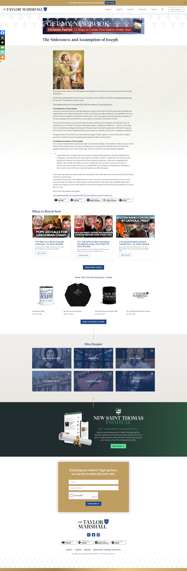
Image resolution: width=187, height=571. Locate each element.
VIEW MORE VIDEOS (93, 267)
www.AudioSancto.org (123, 98)
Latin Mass (135, 358)
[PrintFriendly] (2, 52)
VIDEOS (78, 550)
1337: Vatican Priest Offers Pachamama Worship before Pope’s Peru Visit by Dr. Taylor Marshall (93, 244)
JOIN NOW (117, 446)
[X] (2, 37)
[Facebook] (2, 32)
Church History (52, 358)
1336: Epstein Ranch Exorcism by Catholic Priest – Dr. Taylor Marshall (134, 242)
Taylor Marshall (25, 9)
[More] (2, 57)
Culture (135, 381)
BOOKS (87, 550)
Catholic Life (93, 381)
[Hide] (1, 61)
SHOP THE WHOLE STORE (93, 322)
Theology (93, 358)
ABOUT (69, 550)
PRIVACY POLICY (107, 554)
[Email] (2, 47)
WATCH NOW (41, 253)
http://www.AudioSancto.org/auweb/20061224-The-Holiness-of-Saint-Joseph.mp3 (82, 104)
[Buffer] (2, 42)
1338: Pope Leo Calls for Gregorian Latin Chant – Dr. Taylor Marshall (49, 242)
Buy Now (110, 3)
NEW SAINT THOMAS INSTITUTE (107, 550)
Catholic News (51, 381)
